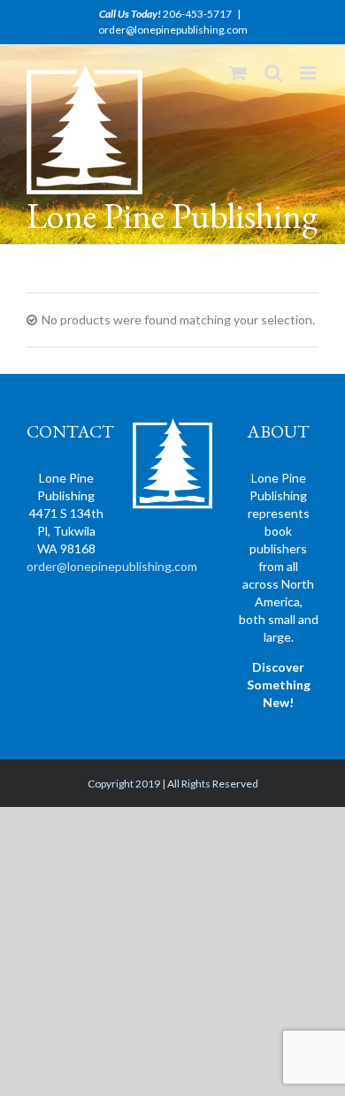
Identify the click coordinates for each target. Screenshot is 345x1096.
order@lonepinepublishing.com (173, 29)
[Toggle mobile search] (273, 73)
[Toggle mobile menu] (309, 73)
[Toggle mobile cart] (238, 73)
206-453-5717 (197, 13)
